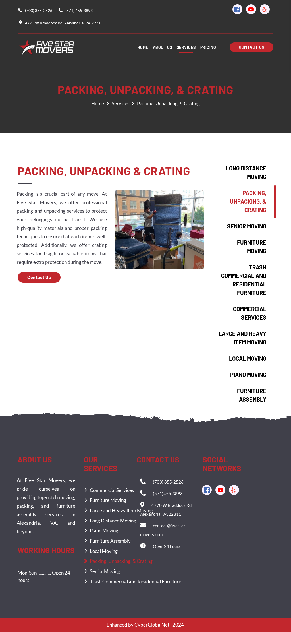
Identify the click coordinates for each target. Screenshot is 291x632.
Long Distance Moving (246, 172)
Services (120, 103)
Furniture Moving (251, 246)
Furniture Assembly (251, 395)
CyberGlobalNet (151, 625)
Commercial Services (249, 313)
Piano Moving (248, 374)
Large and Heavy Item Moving (242, 338)
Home (97, 103)
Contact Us (39, 277)
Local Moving (247, 358)
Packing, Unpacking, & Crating (248, 201)
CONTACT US (251, 46)
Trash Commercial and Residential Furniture (243, 280)
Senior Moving (246, 226)
